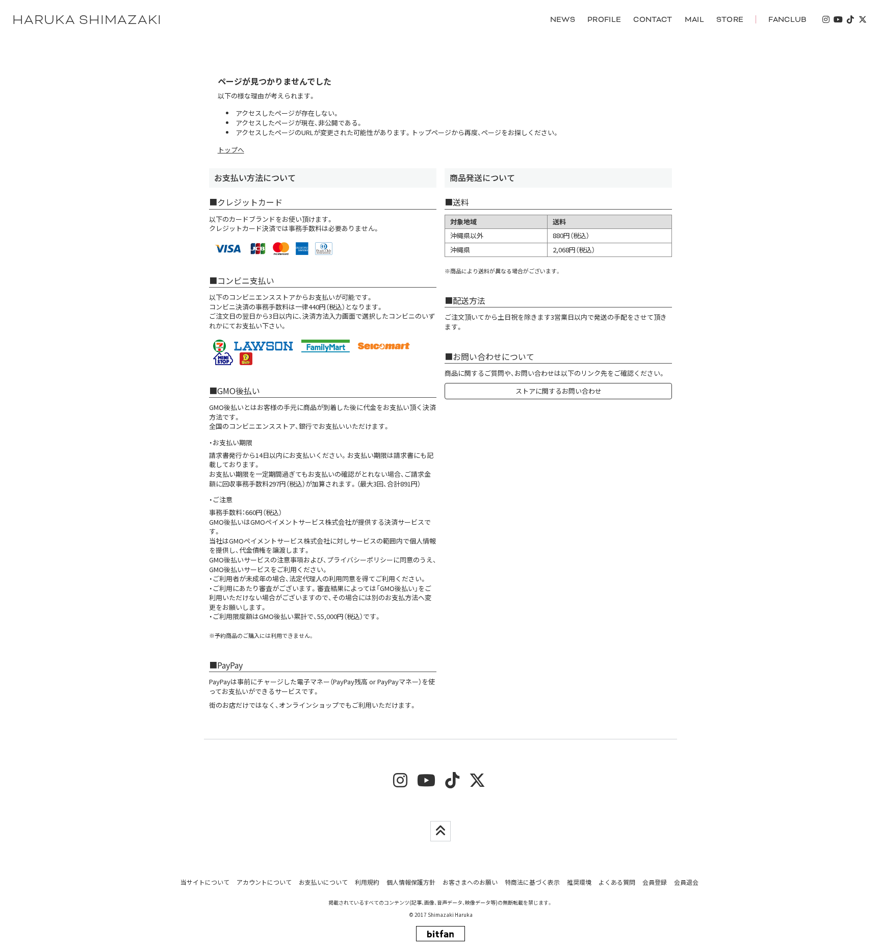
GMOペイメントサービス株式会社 (279, 541)
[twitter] (863, 19)
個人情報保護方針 (410, 882)
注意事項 (290, 559)
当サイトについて (204, 882)
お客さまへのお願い (470, 882)
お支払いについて (323, 882)
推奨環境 (579, 882)
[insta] (826, 19)
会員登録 (654, 882)
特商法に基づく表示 (532, 882)
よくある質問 (617, 882)
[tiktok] (850, 19)
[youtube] (838, 19)
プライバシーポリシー (360, 559)
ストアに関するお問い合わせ (558, 391)
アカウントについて (264, 882)
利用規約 (367, 882)
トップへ (231, 150)
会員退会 (686, 882)
